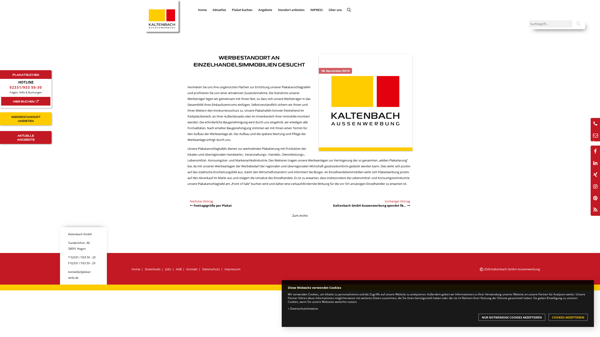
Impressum (232, 269)
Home (202, 10)
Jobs (168, 269)
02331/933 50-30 (26, 87)
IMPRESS (316, 10)
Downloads (153, 269)
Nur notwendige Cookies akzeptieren (512, 317)
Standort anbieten (291, 10)
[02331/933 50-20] (595, 124)
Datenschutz (211, 269)
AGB (179, 269)
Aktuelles (219, 10)
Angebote (265, 10)
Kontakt (192, 269)
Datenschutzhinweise (304, 308)
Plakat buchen (242, 10)
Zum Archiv (300, 215)
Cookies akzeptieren (568, 317)
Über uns (335, 10)
